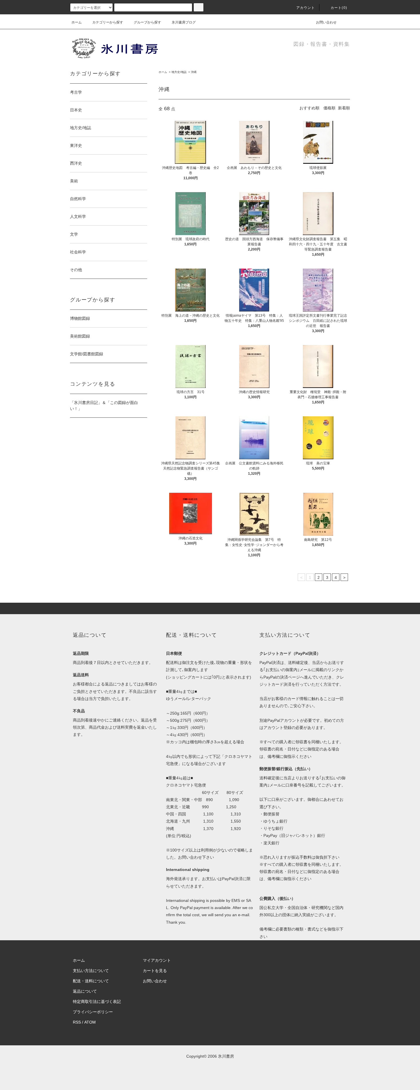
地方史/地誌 (179, 72)
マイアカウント (157, 960)
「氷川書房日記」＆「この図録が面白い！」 (104, 405)
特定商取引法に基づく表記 (97, 1001)
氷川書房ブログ (184, 22)
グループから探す (147, 22)
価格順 (329, 108)
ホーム (76, 22)
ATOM (90, 1022)
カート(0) (339, 8)
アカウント (305, 8)
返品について (85, 991)
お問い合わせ (326, 22)
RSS (77, 1022)
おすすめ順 (309, 108)
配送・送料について (91, 981)
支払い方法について (91, 970)
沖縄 (194, 72)
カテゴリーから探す (107, 22)
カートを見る (155, 970)
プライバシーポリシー (93, 1012)
